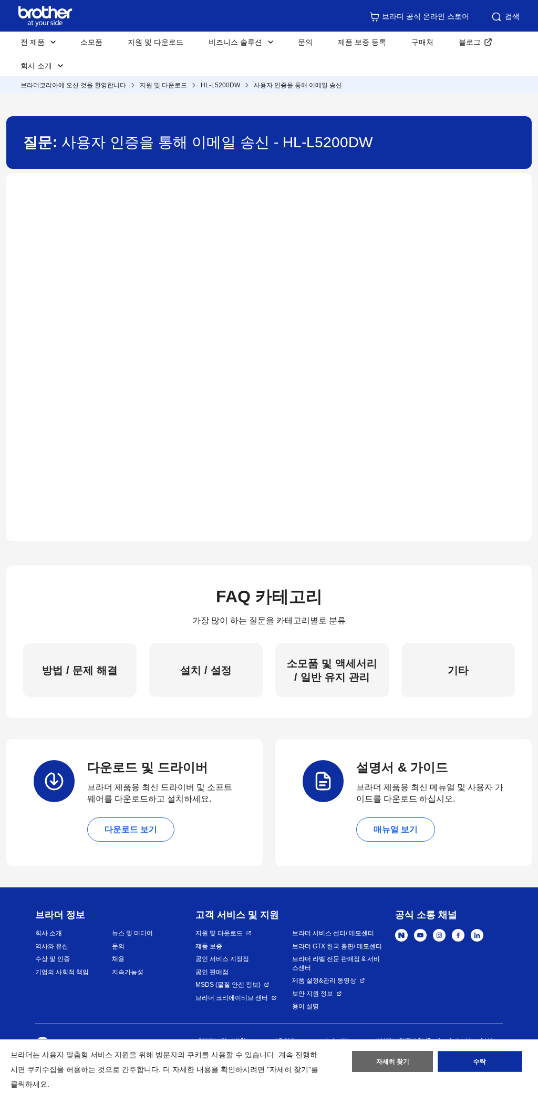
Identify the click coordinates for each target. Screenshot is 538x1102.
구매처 (422, 42)
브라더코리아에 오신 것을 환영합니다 (73, 85)
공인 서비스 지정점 (222, 959)
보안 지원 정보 (312, 993)
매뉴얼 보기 (396, 829)
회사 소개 (48, 933)
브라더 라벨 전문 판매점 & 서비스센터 (336, 963)
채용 (118, 959)
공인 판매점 (212, 972)
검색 (512, 16)
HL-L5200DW (220, 85)
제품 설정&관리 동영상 (324, 980)
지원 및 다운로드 (155, 42)
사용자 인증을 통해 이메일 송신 (298, 85)
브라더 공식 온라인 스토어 (425, 16)
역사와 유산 (51, 946)
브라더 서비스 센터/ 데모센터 (333, 933)
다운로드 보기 (131, 829)
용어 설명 (305, 1006)
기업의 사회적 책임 (62, 972)
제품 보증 (208, 946)
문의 (305, 42)
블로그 (470, 42)
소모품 (91, 42)
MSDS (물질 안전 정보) (228, 984)
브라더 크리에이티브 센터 (231, 998)
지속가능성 (127, 972)
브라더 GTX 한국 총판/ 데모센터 (337, 946)
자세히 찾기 (392, 1061)
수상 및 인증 (52, 959)
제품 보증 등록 (362, 42)
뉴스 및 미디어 (132, 933)
